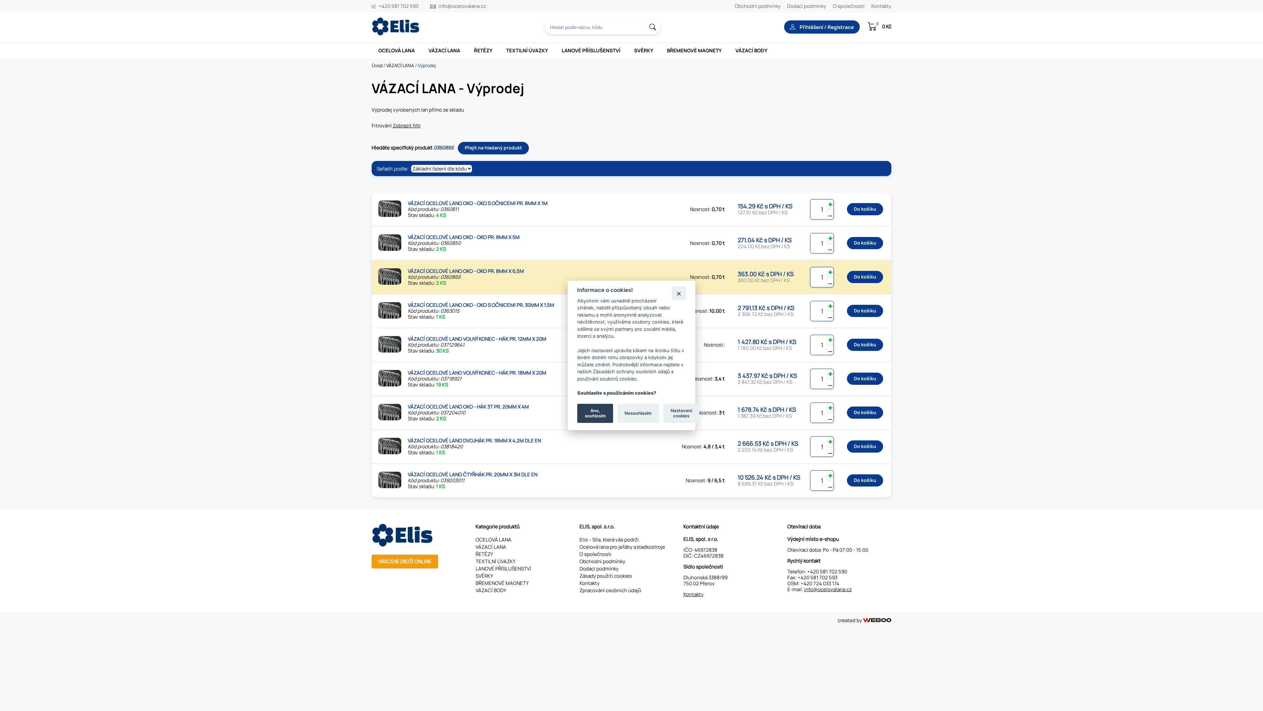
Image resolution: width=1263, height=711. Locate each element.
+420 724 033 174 (820, 583)
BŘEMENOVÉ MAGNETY (694, 50)
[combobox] (602, 27)
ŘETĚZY (483, 50)
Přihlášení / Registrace (826, 27)
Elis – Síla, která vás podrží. (610, 539)
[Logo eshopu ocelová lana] (403, 544)
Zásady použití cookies (606, 575)
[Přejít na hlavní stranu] (396, 33)
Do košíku (865, 209)
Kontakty (881, 6)
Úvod (377, 65)
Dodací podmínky (806, 6)
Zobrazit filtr (407, 125)
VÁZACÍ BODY (751, 50)
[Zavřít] (678, 293)
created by (850, 620)
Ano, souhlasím (595, 413)
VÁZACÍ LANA (444, 50)
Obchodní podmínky (757, 6)
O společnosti (849, 6)
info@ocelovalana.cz (462, 6)
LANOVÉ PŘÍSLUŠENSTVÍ (591, 50)
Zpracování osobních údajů (610, 590)
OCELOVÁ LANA (396, 50)
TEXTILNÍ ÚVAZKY (527, 50)
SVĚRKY (643, 50)
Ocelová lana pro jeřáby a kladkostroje (622, 546)
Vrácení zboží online (405, 561)
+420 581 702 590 (399, 6)
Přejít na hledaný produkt (493, 148)
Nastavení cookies (681, 413)
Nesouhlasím (638, 413)
